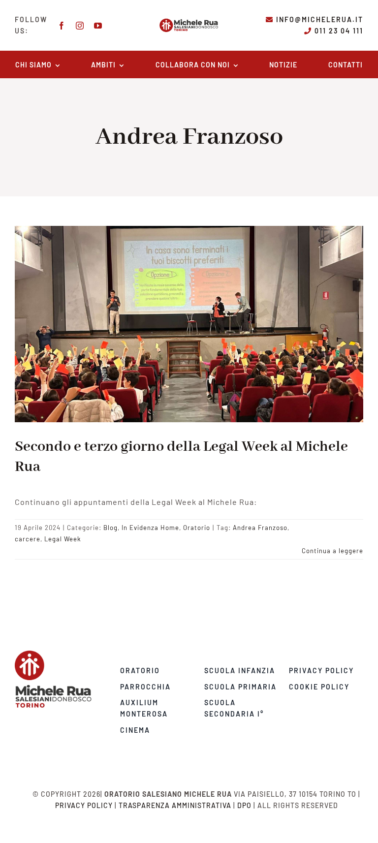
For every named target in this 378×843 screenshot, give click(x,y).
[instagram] (80, 26)
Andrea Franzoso (260, 527)
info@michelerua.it (319, 19)
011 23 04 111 (339, 31)
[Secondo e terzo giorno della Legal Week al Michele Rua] (189, 324)
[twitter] (71, 712)
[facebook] (62, 26)
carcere (27, 539)
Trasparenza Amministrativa (175, 805)
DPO (244, 805)
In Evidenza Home (150, 527)
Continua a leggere (332, 551)
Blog (110, 527)
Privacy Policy (84, 805)
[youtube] (98, 26)
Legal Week (62, 539)
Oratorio (196, 527)
